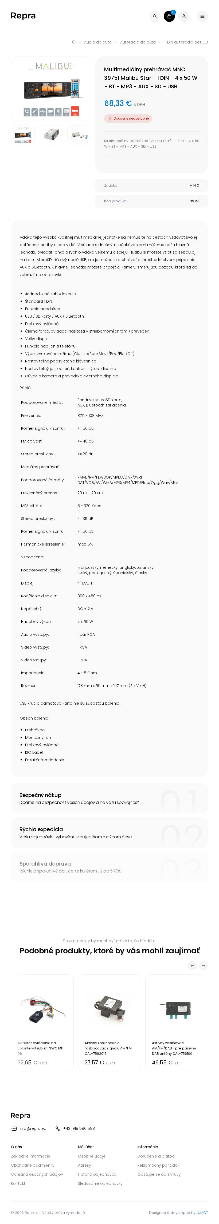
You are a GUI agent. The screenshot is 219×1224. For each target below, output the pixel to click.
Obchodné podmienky (32, 1165)
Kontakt (18, 1183)
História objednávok (97, 1174)
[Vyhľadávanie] (155, 16)
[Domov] (74, 42)
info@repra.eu (32, 1128)
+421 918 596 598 (79, 1128)
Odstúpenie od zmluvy (159, 1174)
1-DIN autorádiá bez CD (186, 42)
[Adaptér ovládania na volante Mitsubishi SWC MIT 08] (42, 1022)
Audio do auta (98, 42)
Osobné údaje (91, 1156)
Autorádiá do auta (138, 42)
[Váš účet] (183, 16)
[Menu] (202, 16)
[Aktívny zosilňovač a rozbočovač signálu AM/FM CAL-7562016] (109, 1022)
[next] (203, 965)
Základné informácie (30, 1156)
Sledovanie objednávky (100, 1183)
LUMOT (202, 1212)
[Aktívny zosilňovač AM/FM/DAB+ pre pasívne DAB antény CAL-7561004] (177, 1022)
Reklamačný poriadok (158, 1165)
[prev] (192, 965)
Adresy (84, 1165)
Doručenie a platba (156, 1156)
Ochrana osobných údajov (37, 1174)
